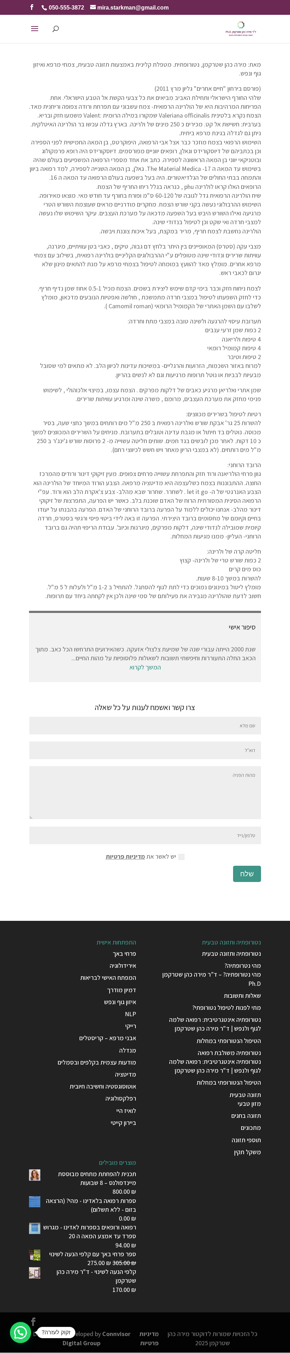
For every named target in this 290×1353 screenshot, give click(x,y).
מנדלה (127, 1050)
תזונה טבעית (245, 1095)
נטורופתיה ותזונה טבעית (231, 953)
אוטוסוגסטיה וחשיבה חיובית (103, 1086)
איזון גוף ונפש (120, 1002)
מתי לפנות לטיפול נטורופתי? (226, 1007)
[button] (20, 1332)
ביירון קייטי (123, 1123)
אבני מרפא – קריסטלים (107, 1038)
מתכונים (251, 1127)
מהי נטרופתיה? (243, 965)
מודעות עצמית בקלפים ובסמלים (97, 1062)
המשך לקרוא (145, 667)
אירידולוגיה (123, 965)
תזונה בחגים (246, 1115)
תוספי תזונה (246, 1140)
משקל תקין (247, 1152)
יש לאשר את (141, 856)
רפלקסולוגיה (120, 1098)
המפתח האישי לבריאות (108, 977)
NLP (130, 1014)
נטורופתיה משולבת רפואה (229, 1053)
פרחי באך (124, 953)
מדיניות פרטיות (125, 856)
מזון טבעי (249, 1103)
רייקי (130, 1026)
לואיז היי (126, 1111)
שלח (247, 874)
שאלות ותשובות (242, 995)
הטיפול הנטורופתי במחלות (229, 1041)
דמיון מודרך (121, 990)
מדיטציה (125, 1074)
